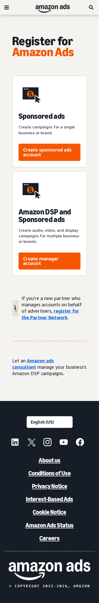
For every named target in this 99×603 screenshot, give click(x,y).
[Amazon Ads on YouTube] (64, 443)
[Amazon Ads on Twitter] (31, 443)
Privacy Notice (49, 486)
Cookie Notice (49, 512)
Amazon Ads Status (49, 525)
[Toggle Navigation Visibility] (6, 8)
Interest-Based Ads (49, 499)
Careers (49, 538)
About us (49, 460)
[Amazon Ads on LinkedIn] (15, 443)
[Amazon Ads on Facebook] (80, 443)
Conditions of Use (49, 473)
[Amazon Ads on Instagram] (47, 443)
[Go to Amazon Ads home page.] (49, 569)
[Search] (91, 7)
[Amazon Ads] (48, 7)
